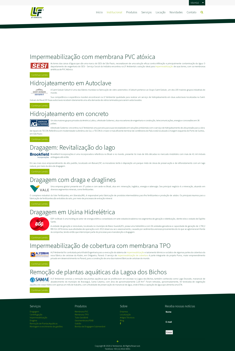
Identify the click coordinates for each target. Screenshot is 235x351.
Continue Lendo (39, 74)
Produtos (131, 12)
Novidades (176, 12)
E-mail (169, 322)
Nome (168, 312)
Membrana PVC (81, 311)
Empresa (124, 311)
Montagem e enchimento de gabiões (46, 326)
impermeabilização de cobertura (133, 255)
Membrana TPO (82, 314)
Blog (122, 320)
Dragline (33, 320)
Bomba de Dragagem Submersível (90, 326)
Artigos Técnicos (127, 317)
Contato (191, 12)
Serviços (146, 12)
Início (99, 12)
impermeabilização (135, 252)
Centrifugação (36, 314)
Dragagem (34, 311)
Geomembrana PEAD (84, 320)
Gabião (78, 323)
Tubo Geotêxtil (81, 317)
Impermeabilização (164, 66)
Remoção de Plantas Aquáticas (43, 323)
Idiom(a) (195, 2)
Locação (161, 12)
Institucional (114, 12)
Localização (125, 314)
